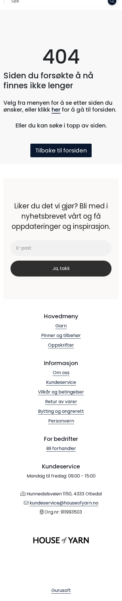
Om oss (61, 372)
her (56, 110)
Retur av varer (61, 401)
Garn (61, 326)
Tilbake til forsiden (61, 150)
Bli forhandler (61, 448)
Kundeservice (61, 382)
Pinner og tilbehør (61, 335)
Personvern (61, 421)
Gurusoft (61, 590)
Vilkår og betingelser (61, 392)
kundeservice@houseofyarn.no (64, 503)
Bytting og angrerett (61, 411)
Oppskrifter (61, 345)
